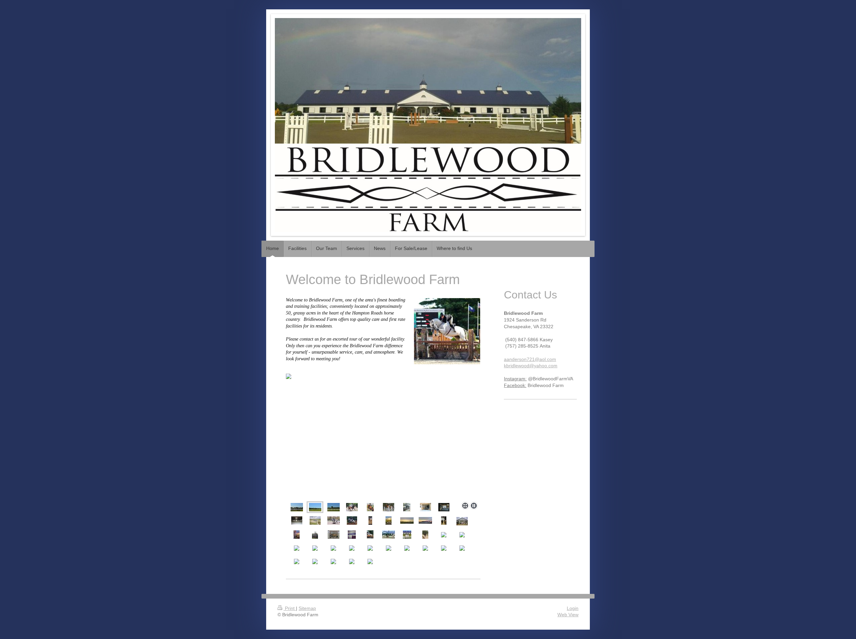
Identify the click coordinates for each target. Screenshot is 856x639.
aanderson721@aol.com (530, 359)
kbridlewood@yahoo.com (530, 365)
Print (290, 608)
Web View (567, 614)
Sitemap (307, 608)
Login (572, 608)
